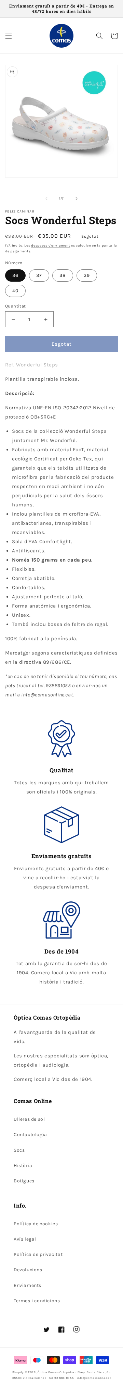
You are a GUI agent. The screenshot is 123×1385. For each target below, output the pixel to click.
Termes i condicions (37, 1301)
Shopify (18, 1372)
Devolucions (28, 1270)
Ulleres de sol (29, 1119)
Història (23, 1165)
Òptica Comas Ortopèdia (56, 1372)
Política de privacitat (38, 1254)
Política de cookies (36, 1224)
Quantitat (15, 306)
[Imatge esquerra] (46, 198)
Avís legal (25, 1239)
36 (15, 275)
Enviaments (27, 1285)
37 (39, 275)
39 (87, 275)
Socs (19, 1150)
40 (15, 291)
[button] (8, 35)
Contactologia (30, 1134)
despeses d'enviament (50, 245)
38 (62, 275)
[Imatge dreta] (76, 198)
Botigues (24, 1181)
